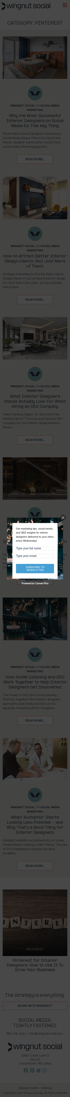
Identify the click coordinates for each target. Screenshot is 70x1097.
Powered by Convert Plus (35, 583)
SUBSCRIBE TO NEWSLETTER (35, 568)
